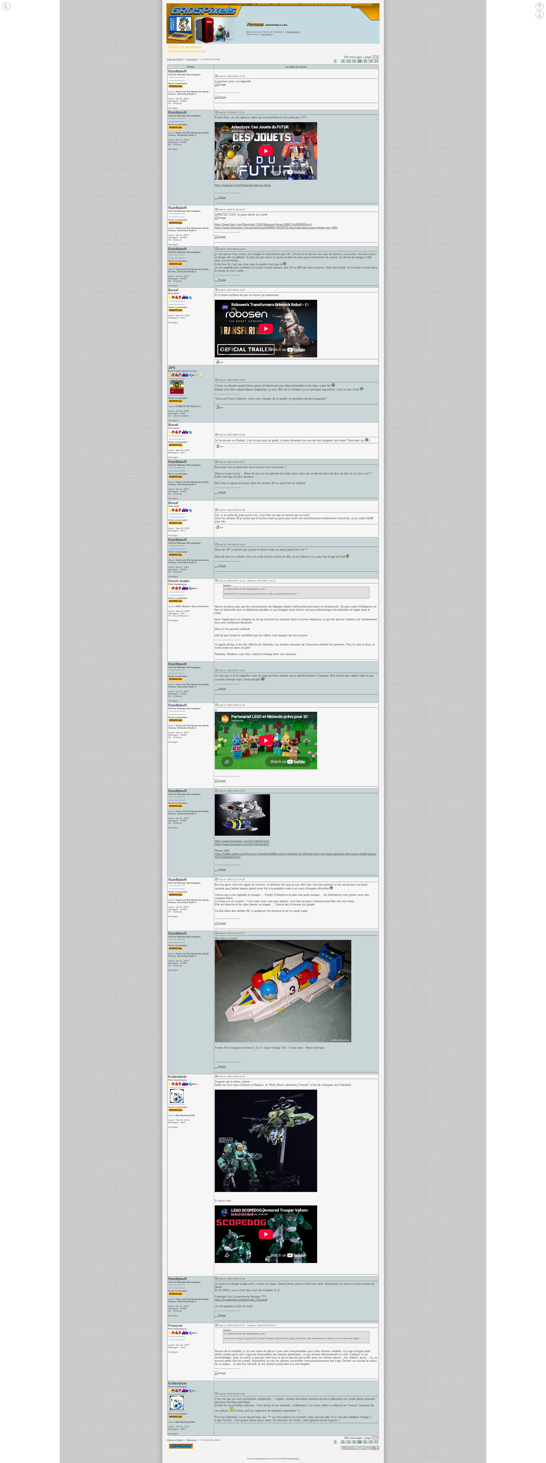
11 (343, 61)
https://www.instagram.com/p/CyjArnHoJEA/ (242, 844)
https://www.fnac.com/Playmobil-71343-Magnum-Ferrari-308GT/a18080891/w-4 (263, 224)
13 (354, 61)
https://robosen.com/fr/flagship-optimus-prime (243, 185)
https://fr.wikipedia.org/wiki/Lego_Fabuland (241, 1299)
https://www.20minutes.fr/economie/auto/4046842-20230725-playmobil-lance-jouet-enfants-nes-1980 (276, 227)
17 (376, 61)
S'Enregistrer (292, 32)
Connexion (266, 34)
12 (348, 61)
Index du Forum (175, 59)
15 (365, 61)
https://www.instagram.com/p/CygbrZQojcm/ (242, 841)
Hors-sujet (192, 59)
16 (370, 61)
